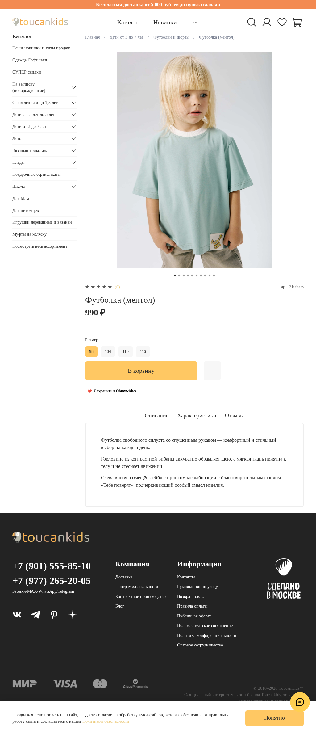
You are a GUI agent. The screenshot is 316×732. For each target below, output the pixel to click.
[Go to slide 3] (184, 275)
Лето (16, 138)
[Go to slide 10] (214, 275)
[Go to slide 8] (205, 275)
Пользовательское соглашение (205, 625)
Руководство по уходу (197, 586)
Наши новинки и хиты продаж (41, 48)
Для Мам (20, 198)
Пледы (18, 162)
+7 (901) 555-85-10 (51, 565)
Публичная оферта (194, 616)
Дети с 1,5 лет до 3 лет (33, 114)
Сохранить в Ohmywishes (115, 391)
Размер (91, 340)
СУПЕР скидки (26, 72)
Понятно (274, 718)
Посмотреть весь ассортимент (39, 246)
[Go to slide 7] (201, 275)
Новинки (165, 22)
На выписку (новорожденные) (28, 87)
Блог (119, 606)
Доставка (123, 577)
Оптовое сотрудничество (200, 645)
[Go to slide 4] (188, 275)
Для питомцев (25, 210)
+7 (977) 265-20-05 (51, 580)
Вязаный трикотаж (29, 150)
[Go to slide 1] (175, 275)
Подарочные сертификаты (36, 174)
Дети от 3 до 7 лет (126, 37)
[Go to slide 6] (197, 275)
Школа (18, 186)
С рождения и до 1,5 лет (35, 102)
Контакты (186, 577)
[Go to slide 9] (209, 275)
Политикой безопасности (105, 721)
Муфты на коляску (29, 234)
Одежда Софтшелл (29, 60)
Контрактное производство (140, 596)
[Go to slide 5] (192, 275)
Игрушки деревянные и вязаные (42, 222)
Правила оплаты (192, 606)
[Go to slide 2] (179, 275)
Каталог (127, 22)
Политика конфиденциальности (206, 635)
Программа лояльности (136, 586)
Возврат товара (191, 596)
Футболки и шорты (171, 37)
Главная (92, 37)
